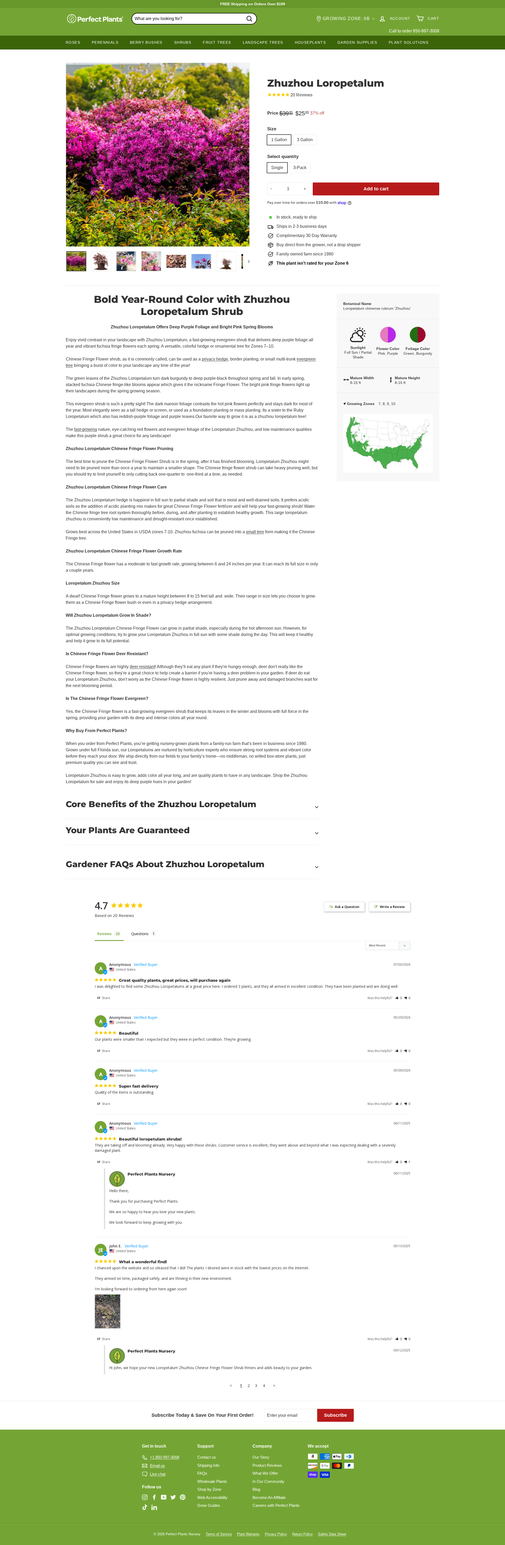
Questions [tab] (140, 933)
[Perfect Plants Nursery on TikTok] (145, 1507)
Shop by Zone (209, 1489)
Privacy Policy (276, 1534)
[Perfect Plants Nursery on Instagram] (145, 1497)
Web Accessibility (212, 1497)
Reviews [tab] (104, 933)
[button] (399, 998)
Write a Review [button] (392, 906)
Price (272, 113)
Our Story (260, 1457)
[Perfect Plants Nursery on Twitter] (173, 1497)
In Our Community (268, 1481)
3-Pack (299, 167)
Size (271, 128)
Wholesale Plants (212, 1481)
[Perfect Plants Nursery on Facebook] (154, 1497)
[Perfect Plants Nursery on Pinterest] (182, 1497)
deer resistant (142, 666)
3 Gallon (305, 139)
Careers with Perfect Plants (276, 1505)
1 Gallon (279, 139)
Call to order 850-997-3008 (414, 31)
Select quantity (283, 156)
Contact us (206, 1457)
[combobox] (194, 18)
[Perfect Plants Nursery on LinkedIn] (154, 1507)
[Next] (246, 261)
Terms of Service (219, 1534)
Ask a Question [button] (347, 906)
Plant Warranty (248, 1534)
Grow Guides (208, 1505)
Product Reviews (267, 1465)
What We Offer (265, 1473)
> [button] (274, 1385)
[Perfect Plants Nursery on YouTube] (163, 1497)
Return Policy (302, 1534)
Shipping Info (208, 1465)
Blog (256, 1489)
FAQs (202, 1473)
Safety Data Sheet (332, 1534)
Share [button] (105, 998)
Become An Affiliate (269, 1497)
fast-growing (85, 429)
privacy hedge (215, 359)
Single (277, 167)
